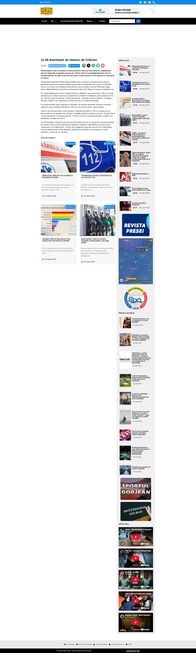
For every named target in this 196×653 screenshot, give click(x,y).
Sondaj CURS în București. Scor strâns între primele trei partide (56, 240)
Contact (102, 21)
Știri (52, 21)
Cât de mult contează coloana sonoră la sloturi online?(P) (140, 432)
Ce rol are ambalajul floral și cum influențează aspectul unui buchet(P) (140, 396)
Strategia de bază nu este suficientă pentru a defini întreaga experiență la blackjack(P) (141, 451)
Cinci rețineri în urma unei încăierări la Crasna (141, 189)
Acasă (44, 21)
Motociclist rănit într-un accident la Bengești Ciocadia (57, 176)
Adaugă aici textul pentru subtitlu (125, 69)
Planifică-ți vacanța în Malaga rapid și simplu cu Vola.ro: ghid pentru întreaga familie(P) (141, 337)
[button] (84, 65)
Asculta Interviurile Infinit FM (72, 21)
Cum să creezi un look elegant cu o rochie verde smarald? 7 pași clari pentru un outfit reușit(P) (140, 415)
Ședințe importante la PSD (140, 174)
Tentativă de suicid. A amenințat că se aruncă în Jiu (96, 176)
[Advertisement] (98, 40)
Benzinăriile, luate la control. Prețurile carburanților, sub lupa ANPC (95, 241)
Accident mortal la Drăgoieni (139, 204)
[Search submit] (138, 21)
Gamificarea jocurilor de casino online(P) (141, 468)
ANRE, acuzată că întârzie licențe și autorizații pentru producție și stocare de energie (141, 136)
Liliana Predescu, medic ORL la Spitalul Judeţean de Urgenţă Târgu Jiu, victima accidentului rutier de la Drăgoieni (141, 157)
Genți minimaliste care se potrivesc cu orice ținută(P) (140, 320)
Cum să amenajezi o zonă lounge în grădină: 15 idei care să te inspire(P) (141, 378)
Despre (89, 21)
